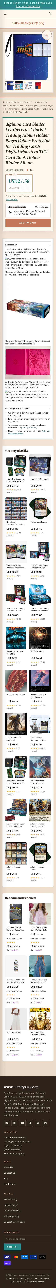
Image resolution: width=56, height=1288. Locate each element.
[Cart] (50, 13)
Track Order (10, 1184)
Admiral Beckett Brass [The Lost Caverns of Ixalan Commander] (37, 825)
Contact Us (9, 1173)
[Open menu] (5, 13)
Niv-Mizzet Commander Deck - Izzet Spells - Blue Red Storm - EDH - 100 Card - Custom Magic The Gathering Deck (16, 523)
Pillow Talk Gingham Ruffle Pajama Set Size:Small (39, 928)
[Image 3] (28, 85)
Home (5, 102)
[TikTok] (30, 1123)
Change (44, 207)
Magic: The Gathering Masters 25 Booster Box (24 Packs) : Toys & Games (39, 609)
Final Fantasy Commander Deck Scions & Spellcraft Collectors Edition (39, 739)
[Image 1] (9, 85)
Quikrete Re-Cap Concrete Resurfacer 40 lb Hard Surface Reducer (15, 928)
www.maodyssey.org (28, 23)
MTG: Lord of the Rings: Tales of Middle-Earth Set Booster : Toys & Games (37, 782)
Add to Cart (28, 222)
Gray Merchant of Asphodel (14, 739)
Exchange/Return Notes (17, 408)
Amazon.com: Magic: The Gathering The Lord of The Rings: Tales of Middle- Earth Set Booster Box (16, 825)
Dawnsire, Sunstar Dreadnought (38, 695)
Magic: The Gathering (39, 479)
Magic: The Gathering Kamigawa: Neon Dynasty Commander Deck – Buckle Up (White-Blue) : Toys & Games (39, 566)
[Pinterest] (46, 1123)
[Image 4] (38, 85)
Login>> (15, 950)
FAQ (6, 1178)
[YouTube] (22, 1123)
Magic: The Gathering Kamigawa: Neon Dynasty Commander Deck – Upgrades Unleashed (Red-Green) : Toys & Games (16, 609)
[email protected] (29, 427)
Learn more (12, 199)
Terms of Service (12, 1210)
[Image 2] (19, 85)
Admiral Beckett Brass (13, 868)
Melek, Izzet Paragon (39, 522)
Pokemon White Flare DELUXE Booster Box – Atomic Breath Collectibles (16, 981)
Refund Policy (10, 1199)
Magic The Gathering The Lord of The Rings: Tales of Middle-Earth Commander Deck (16, 480)
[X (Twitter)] (38, 1123)
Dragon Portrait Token (16, 694)
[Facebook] (7, 1123)
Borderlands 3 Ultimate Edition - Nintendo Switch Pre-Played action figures (40, 1033)
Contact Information (14, 1222)
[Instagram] (15, 1123)
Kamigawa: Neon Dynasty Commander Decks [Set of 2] (16, 566)
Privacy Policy (11, 1205)
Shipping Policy (11, 1216)
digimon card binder (21, 102)
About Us (8, 1167)
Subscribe (12, 1247)
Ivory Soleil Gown (14, 1032)
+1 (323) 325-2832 (13, 1145)
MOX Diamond (36, 651)
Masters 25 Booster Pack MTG (15, 652)
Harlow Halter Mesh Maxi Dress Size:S (39, 981)
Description (11, 244)
